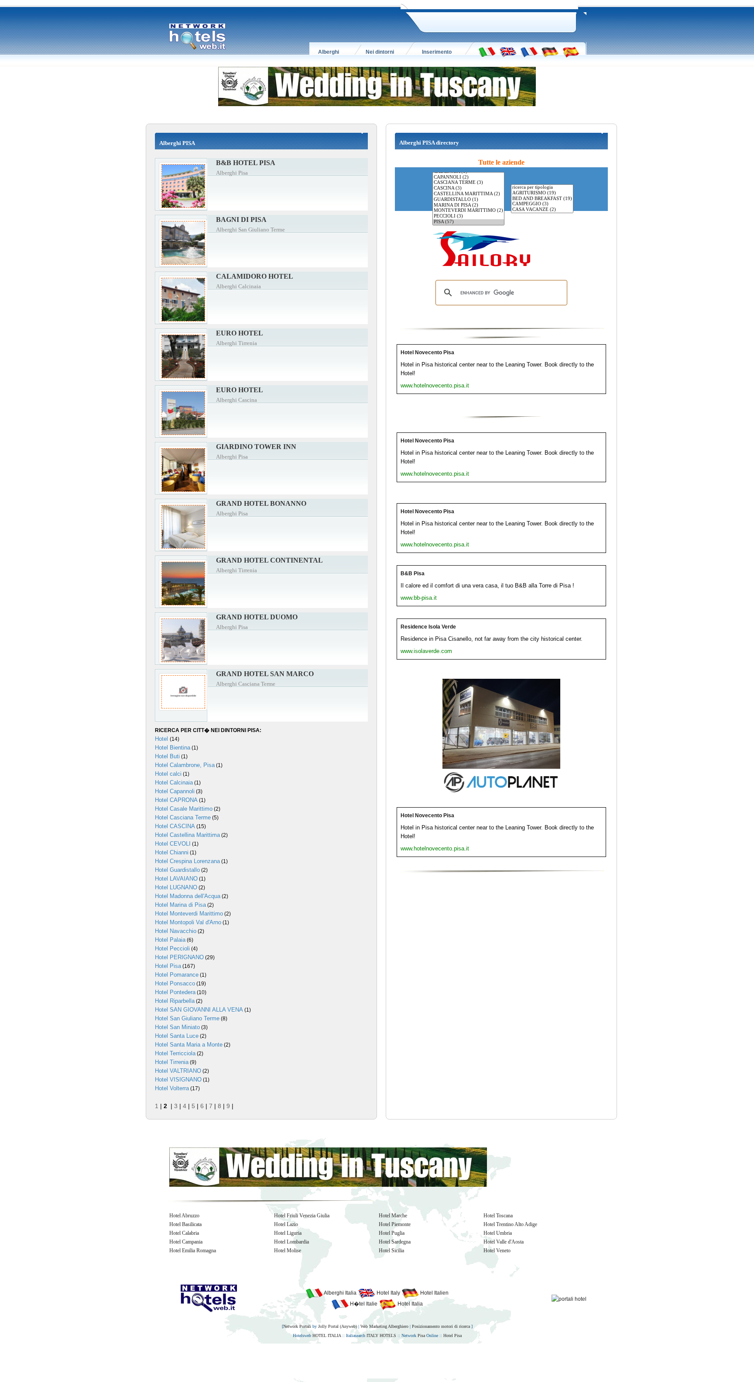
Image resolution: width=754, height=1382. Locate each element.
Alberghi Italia (339, 1293)
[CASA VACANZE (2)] (542, 210)
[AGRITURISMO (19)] (542, 193)
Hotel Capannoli (175, 791)
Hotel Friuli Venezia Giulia (301, 1216)
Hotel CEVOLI (173, 843)
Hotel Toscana (498, 1216)
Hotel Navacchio (175, 931)
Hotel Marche (393, 1216)
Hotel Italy (387, 1293)
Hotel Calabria (184, 1233)
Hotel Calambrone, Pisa (185, 765)
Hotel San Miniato (177, 1027)
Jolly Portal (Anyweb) (337, 1326)
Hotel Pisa (168, 966)
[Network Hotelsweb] (197, 37)
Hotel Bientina (172, 747)
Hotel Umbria (497, 1233)
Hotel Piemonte (395, 1224)
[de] (550, 51)
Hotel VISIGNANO (178, 1079)
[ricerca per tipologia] (542, 187)
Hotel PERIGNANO (179, 957)
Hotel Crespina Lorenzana (187, 861)
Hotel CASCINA (175, 826)
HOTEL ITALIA (326, 1335)
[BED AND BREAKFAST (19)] (542, 199)
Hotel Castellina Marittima (187, 835)
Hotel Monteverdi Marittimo (189, 913)
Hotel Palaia (170, 939)
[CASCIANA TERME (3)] (468, 183)
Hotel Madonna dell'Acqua (187, 896)
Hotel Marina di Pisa (180, 905)
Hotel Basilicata (185, 1224)
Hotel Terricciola (175, 1053)
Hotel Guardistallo (177, 870)
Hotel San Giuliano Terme (187, 1018)
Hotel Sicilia (391, 1250)
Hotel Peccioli (172, 948)
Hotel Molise (287, 1250)
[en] (508, 51)
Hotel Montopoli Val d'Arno (188, 922)
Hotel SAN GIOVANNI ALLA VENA (199, 1009)
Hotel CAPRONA (176, 800)
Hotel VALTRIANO (178, 1071)
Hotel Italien (434, 1293)
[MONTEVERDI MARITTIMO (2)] (468, 211)
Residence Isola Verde (428, 627)
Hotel (162, 739)
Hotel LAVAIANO (176, 878)
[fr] (529, 51)
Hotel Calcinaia (174, 782)
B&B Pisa (413, 573)
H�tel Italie (363, 1304)
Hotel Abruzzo (184, 1216)
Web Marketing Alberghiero (384, 1326)
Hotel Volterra (172, 1088)
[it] (487, 51)
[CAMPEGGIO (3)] (542, 204)
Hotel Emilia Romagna (192, 1250)
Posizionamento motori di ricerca (441, 1326)
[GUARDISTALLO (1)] (468, 200)
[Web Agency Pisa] (362, 1361)
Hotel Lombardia (291, 1242)
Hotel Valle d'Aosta (503, 1242)
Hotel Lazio (286, 1224)
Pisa (421, 1335)
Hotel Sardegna (395, 1242)
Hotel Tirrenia (171, 1062)
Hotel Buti (167, 756)
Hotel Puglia (391, 1233)
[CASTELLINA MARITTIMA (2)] (468, 194)
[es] (570, 51)
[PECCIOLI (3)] (468, 216)
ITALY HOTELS (381, 1335)
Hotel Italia (409, 1304)
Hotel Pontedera (175, 992)
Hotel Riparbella (175, 1001)
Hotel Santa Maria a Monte (189, 1044)
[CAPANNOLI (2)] (468, 177)
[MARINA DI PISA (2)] (468, 205)
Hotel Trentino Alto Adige (510, 1224)
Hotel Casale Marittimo (183, 808)
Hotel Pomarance (177, 974)
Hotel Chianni (171, 852)
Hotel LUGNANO (176, 887)
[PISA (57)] (468, 222)
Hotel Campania (185, 1242)
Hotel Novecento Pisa (427, 352)
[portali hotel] (569, 1299)
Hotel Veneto (497, 1250)
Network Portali (297, 1326)
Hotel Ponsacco (175, 983)
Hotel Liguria (288, 1233)
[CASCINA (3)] (468, 188)
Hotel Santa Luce (177, 1036)
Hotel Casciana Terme (183, 817)
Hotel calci (168, 773)
